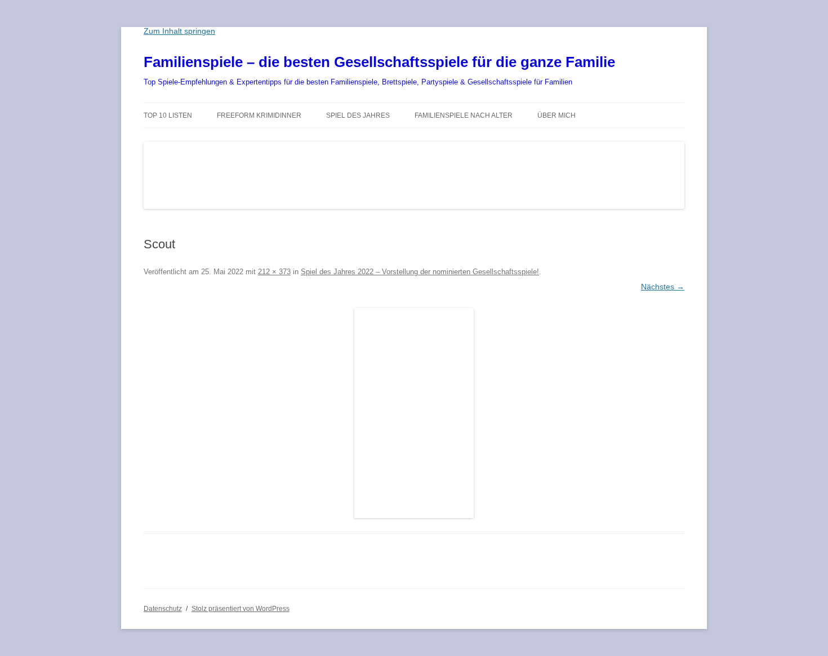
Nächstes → (662, 286)
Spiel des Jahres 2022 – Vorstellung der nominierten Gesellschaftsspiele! (420, 271)
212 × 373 (274, 271)
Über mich (556, 115)
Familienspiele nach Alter (464, 115)
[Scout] (414, 413)
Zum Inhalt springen (179, 30)
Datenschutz (163, 609)
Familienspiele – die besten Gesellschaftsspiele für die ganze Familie (379, 61)
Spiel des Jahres (358, 115)
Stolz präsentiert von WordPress (241, 609)
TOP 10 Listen (168, 115)
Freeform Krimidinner (259, 115)
